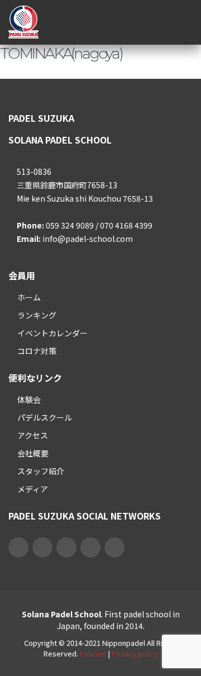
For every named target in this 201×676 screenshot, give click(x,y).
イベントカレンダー (52, 333)
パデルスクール (44, 417)
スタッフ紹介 (40, 471)
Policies (93, 653)
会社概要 (33, 453)
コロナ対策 (36, 351)
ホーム (29, 297)
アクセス (32, 435)
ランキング (36, 315)
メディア (32, 489)
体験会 (29, 399)
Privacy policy (135, 653)
